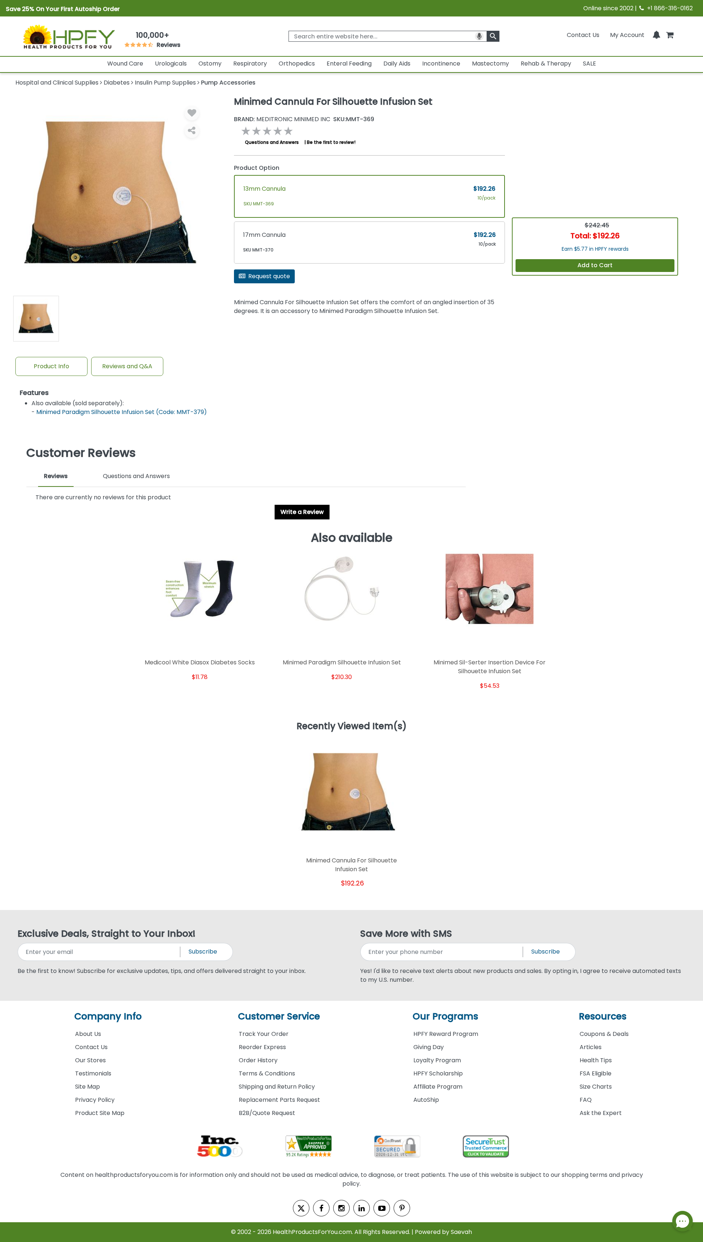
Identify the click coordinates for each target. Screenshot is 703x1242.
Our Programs (445, 1016)
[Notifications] (656, 35)
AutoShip (426, 1100)
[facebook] (321, 1208)
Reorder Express (262, 1047)
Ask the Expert (601, 1113)
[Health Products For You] (68, 36)
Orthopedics (297, 63)
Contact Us (583, 35)
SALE (589, 63)
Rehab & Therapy (546, 63)
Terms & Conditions (267, 1073)
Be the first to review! (331, 142)
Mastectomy (490, 63)
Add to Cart (595, 265)
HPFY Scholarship (438, 1073)
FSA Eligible (595, 1073)
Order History (258, 1060)
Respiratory (250, 63)
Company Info (108, 1016)
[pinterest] (402, 1208)
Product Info (51, 366)
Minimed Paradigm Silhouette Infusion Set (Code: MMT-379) (121, 412)
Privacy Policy (95, 1100)
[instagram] (341, 1208)
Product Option (256, 167)
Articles (591, 1047)
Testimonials (93, 1073)
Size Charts (596, 1086)
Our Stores (90, 1060)
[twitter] (301, 1208)
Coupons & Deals (604, 1034)
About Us (88, 1034)
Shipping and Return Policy (277, 1086)
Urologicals (171, 63)
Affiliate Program (437, 1086)
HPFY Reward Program (445, 1034)
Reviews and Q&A (127, 366)
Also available (352, 538)
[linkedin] (361, 1208)
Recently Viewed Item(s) (352, 726)
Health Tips (596, 1060)
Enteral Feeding (349, 63)
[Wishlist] (192, 113)
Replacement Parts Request (279, 1100)
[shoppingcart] (669, 35)
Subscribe (203, 951)
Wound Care (125, 63)
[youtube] (381, 1208)
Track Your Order (264, 1034)
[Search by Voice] (479, 36)
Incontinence (441, 63)
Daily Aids (396, 63)
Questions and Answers (272, 142)
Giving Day (428, 1047)
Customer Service (279, 1016)
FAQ (586, 1100)
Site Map (87, 1086)
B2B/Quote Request (267, 1113)
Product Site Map (99, 1113)
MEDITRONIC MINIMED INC (282, 119)
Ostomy (210, 63)
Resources (602, 1016)
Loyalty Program (437, 1060)
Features (34, 393)
